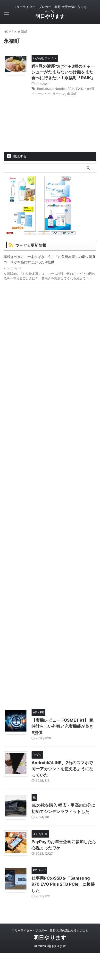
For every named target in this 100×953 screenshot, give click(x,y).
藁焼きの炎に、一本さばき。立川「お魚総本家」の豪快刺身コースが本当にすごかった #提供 (49, 259)
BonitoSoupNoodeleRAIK (55, 89)
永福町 (71, 94)
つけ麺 (89, 89)
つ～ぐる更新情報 (30, 245)
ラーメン (58, 94)
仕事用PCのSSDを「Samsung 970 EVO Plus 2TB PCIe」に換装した (63, 884)
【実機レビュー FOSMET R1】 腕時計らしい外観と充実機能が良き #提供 (62, 726)
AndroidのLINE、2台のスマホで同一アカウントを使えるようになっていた (62, 768)
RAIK (79, 89)
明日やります (50, 16)
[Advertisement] (50, 494)
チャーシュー (41, 94)
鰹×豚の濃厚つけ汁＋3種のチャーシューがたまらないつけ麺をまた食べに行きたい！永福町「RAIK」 (63, 72)
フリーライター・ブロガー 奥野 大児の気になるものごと (50, 930)
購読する (19, 156)
